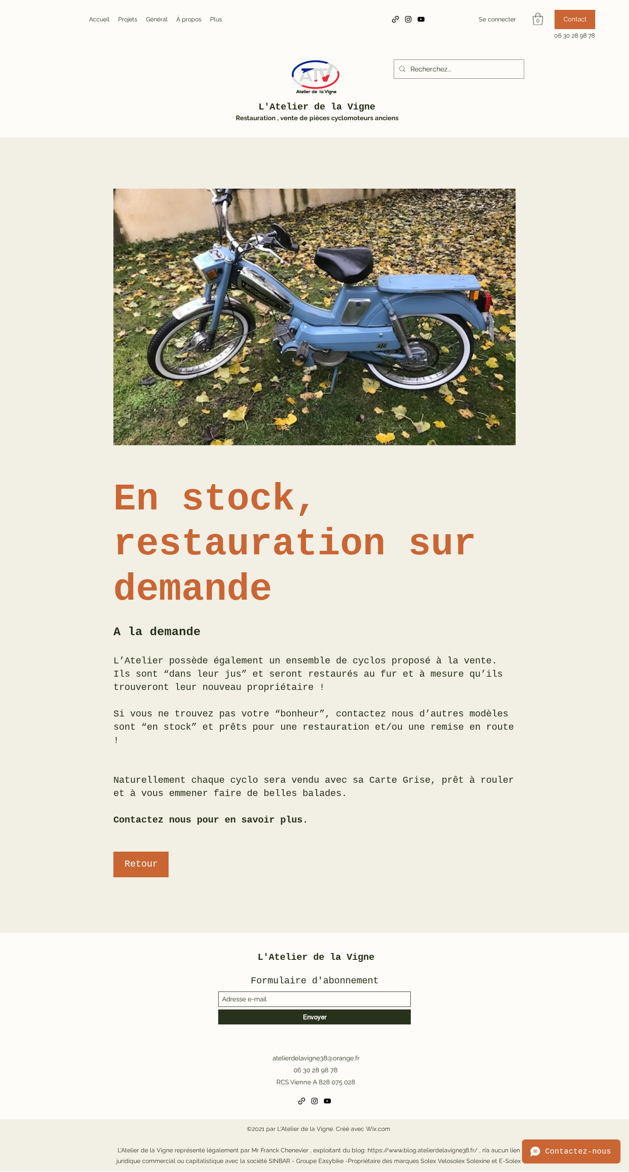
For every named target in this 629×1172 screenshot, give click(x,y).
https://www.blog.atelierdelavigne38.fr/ (423, 1150)
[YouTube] (421, 19)
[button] (538, 19)
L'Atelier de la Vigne (316, 107)
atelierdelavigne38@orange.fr (316, 1058)
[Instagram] (408, 19)
